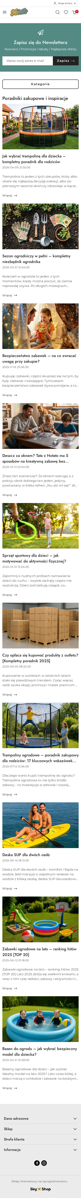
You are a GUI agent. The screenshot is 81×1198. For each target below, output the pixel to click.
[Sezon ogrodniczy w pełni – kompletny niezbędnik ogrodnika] (40, 226)
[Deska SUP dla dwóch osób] (40, 825)
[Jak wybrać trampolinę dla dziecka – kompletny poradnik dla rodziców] (40, 126)
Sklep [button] (8, 1128)
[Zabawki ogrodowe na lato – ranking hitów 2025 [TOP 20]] (40, 919)
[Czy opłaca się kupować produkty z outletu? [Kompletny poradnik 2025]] (40, 625)
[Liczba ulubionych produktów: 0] (66, 12)
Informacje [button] (12, 1149)
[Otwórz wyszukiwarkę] (57, 12)
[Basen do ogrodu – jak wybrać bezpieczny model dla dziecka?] (40, 1019)
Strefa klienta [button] (14, 1139)
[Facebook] (37, 1163)
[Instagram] (44, 1163)
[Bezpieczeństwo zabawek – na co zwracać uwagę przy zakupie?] (40, 326)
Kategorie (40, 84)
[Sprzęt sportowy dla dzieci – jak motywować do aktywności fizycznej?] (40, 526)
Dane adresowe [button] (16, 1118)
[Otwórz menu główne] (4, 12)
